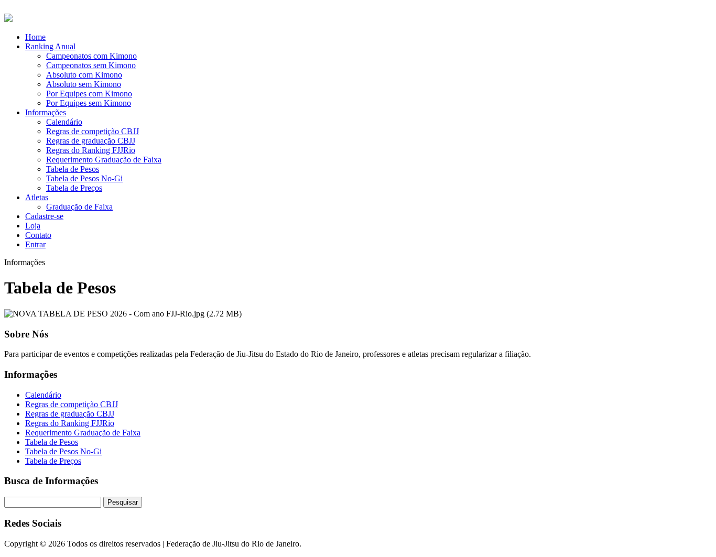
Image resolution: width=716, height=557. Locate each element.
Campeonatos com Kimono (91, 55)
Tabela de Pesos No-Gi (84, 178)
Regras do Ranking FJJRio (90, 150)
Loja (32, 225)
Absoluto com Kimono (84, 74)
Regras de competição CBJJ (92, 131)
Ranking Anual (50, 46)
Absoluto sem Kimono (83, 84)
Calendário (64, 121)
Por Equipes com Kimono (89, 93)
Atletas (36, 197)
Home (35, 36)
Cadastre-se (44, 216)
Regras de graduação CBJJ (90, 140)
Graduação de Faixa (79, 206)
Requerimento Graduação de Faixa (103, 159)
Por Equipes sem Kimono (88, 103)
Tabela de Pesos (72, 169)
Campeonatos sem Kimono (91, 65)
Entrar (35, 244)
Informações (45, 112)
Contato (38, 235)
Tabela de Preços (74, 187)
